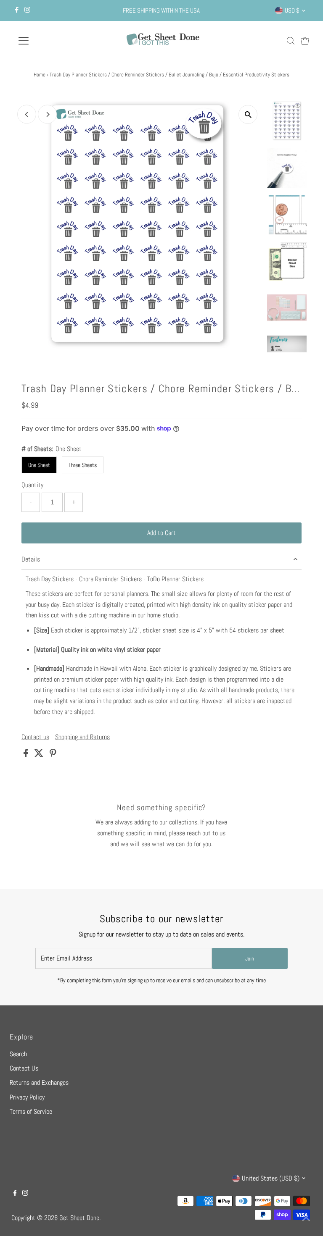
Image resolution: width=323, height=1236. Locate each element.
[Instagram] (27, 10)
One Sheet (39, 465)
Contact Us (24, 1068)
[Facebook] (17, 10)
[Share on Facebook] (27, 755)
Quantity (32, 484)
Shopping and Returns (82, 737)
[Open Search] (290, 41)
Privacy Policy (27, 1097)
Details (30, 559)
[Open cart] (305, 41)
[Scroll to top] (306, 1219)
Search (18, 1054)
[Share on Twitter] (39, 755)
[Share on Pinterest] (53, 755)
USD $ (292, 10)
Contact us (35, 737)
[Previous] (26, 114)
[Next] (47, 114)
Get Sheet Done (79, 1217)
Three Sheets (83, 465)
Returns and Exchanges (39, 1082)
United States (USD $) (270, 1178)
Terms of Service (31, 1111)
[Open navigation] (48, 40)
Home (39, 74)
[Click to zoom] (247, 114)
